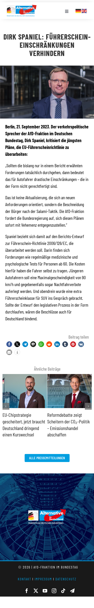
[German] (78, 10)
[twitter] (36, 591)
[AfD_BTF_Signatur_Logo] (22, 7)
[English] (84, 10)
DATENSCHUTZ (65, 579)
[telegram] (72, 591)
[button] (9, 344)
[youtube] (45, 591)
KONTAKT (24, 579)
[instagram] (54, 591)
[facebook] (26, 591)
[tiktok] (63, 591)
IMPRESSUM (43, 579)
